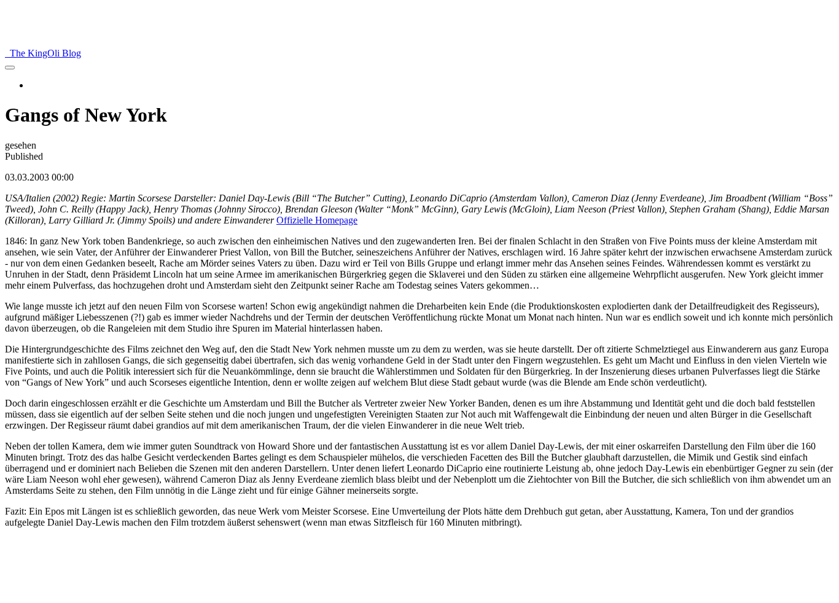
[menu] (10, 67)
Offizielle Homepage (316, 220)
